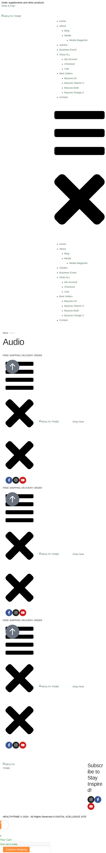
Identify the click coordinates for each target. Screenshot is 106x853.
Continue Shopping (16, 849)
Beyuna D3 (70, 78)
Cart (66, 68)
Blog (66, 30)
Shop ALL (64, 54)
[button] (78, 421)
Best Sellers (66, 73)
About (62, 26)
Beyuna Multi (71, 87)
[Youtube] (22, 480)
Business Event (67, 49)
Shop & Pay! (8, 5)
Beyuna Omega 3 (74, 92)
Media (67, 35)
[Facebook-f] (9, 480)
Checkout (69, 64)
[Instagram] (15, 480)
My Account (70, 59)
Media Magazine (78, 40)
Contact (63, 97)
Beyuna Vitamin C (74, 83)
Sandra (63, 45)
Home (62, 21)
